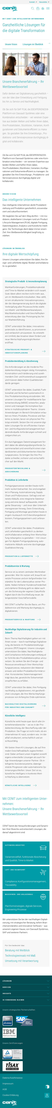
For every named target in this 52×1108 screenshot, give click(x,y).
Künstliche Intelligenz (18, 785)
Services (7, 987)
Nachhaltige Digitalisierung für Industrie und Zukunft (21, 705)
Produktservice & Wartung (20, 619)
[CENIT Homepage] (10, 8)
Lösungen (7, 981)
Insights (7, 993)
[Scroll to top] (46, 1102)
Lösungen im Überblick (33, 44)
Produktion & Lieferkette (19, 556)
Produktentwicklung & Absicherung (17, 470)
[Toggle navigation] (47, 8)
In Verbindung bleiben (13, 1000)
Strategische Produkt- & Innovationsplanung (18, 351)
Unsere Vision (11, 44)
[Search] (32, 7)
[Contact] (37, 7)
